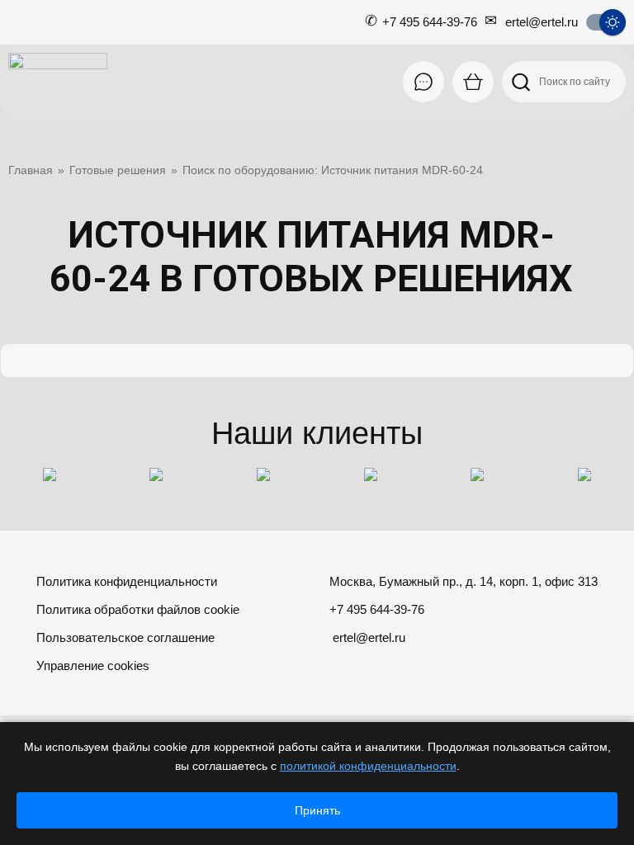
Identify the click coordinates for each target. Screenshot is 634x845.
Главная (30, 170)
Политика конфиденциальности (126, 581)
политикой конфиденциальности (368, 765)
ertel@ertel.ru (541, 22)
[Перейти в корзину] (473, 81)
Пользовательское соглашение (125, 637)
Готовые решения (117, 170)
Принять (317, 810)
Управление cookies (92, 666)
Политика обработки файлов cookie (137, 609)
